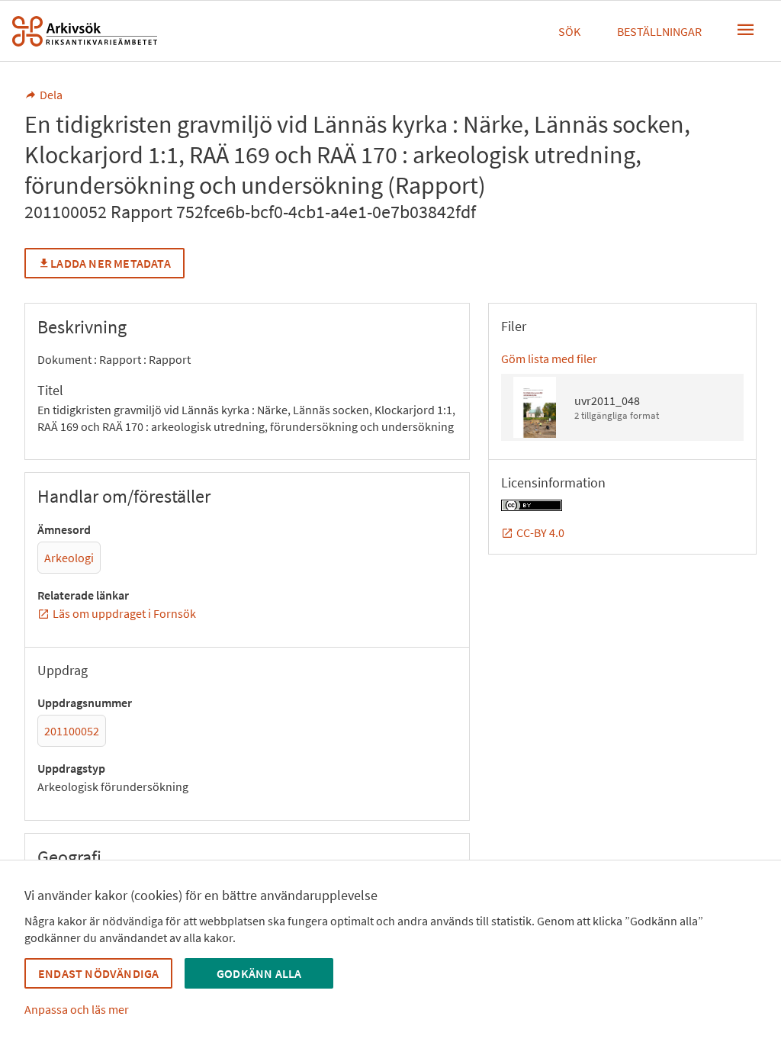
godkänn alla (259, 973)
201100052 (71, 730)
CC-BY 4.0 (540, 532)
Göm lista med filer (549, 358)
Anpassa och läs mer (76, 1009)
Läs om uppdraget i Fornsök (124, 613)
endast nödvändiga (98, 973)
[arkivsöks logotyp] (84, 31)
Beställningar (659, 31)
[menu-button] (746, 29)
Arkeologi (69, 557)
